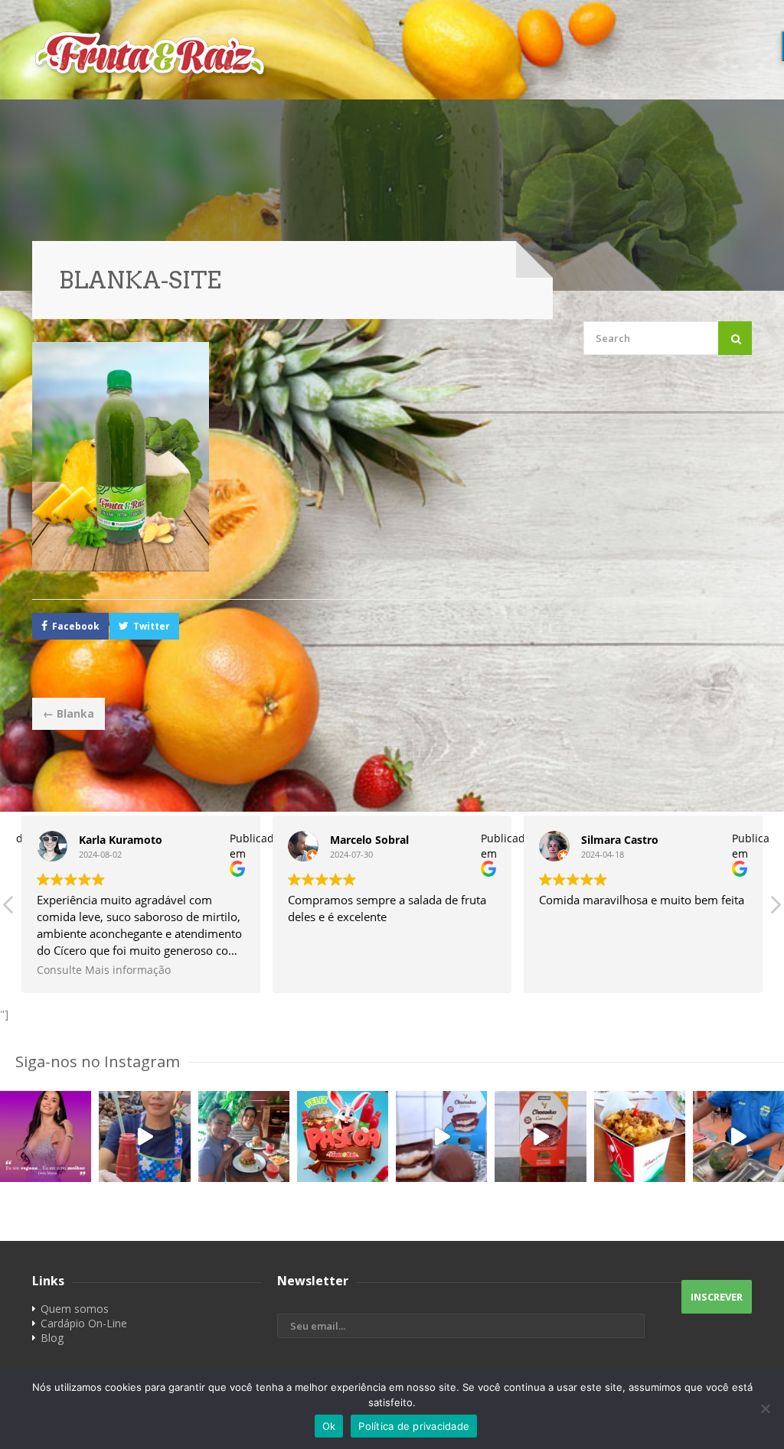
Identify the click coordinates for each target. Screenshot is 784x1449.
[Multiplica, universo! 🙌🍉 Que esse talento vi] (738, 1136)
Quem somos (75, 1308)
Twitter (151, 626)
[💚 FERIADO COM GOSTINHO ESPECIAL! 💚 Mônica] (243, 1136)
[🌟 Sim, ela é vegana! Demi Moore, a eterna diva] (45, 1136)
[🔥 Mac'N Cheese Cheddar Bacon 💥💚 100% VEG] (639, 1136)
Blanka (68, 713)
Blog (52, 1337)
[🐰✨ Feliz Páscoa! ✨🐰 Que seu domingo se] (342, 1136)
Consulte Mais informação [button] (104, 970)
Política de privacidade (413, 1426)
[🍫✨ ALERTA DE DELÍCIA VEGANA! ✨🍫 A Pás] (441, 1136)
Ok (329, 1426)
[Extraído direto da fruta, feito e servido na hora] (144, 1136)
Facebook (76, 626)
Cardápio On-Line (84, 1323)
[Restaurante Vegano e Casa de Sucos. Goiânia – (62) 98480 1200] (392, 53)
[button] (774, 909)
